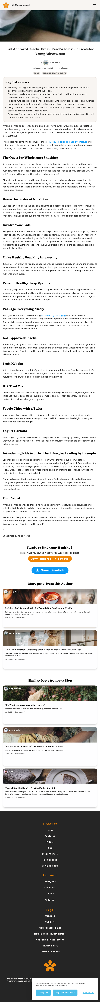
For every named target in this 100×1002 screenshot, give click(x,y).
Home (50, 830)
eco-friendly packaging (53, 315)
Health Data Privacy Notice (50, 933)
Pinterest (50, 900)
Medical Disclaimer (50, 927)
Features (50, 836)
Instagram (50, 881)
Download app (50, 865)
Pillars (50, 842)
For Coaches (50, 860)
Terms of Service (50, 951)
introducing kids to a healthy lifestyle (68, 141)
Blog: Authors (50, 854)
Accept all (43, 992)
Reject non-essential (65, 992)
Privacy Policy (50, 945)
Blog (50, 848)
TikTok (50, 893)
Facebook (50, 887)
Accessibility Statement (50, 939)
